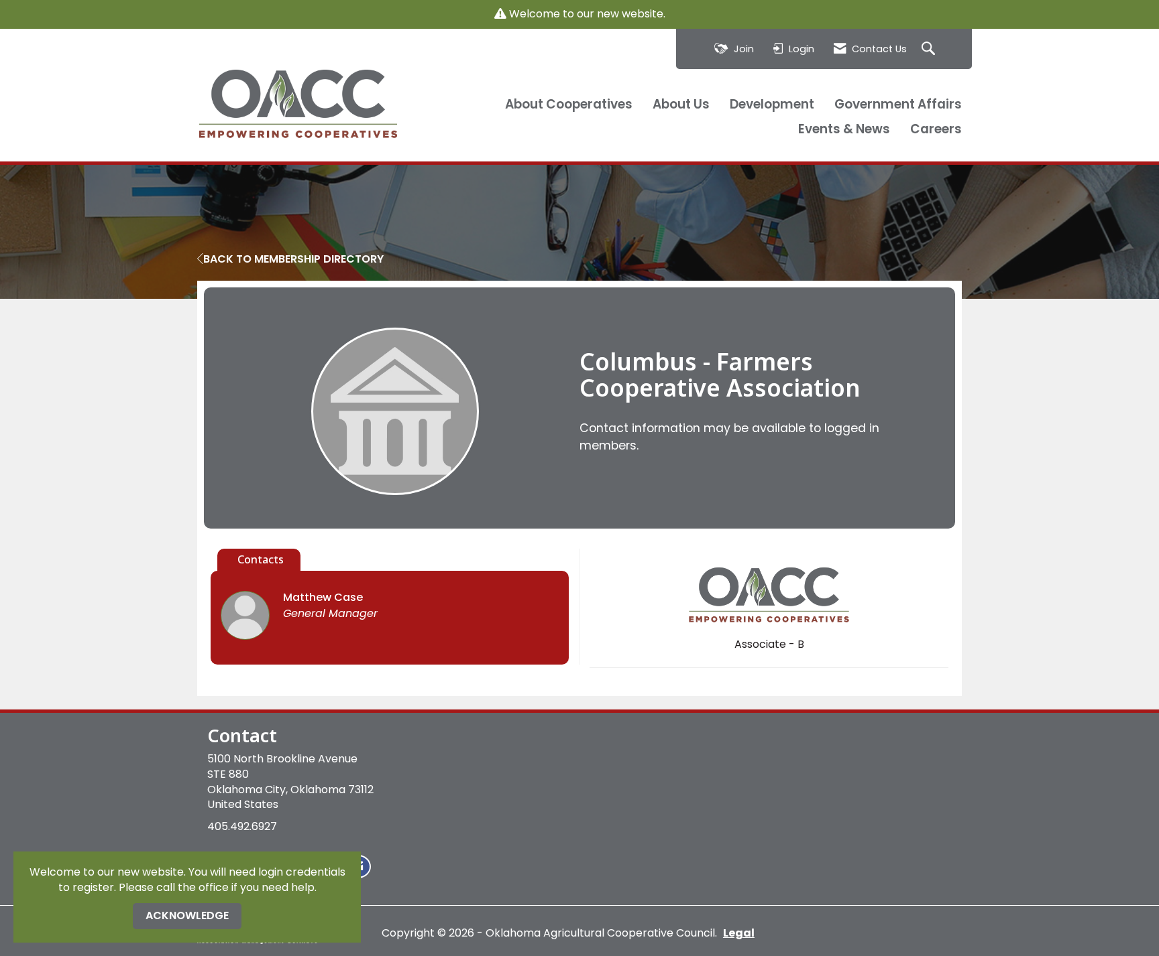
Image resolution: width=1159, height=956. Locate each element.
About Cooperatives (568, 104)
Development (772, 104)
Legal (739, 933)
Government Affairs (898, 104)
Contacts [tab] (260, 559)
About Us (681, 104)
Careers (936, 129)
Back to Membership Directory (293, 259)
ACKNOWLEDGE (187, 915)
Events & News (844, 129)
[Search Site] (930, 49)
